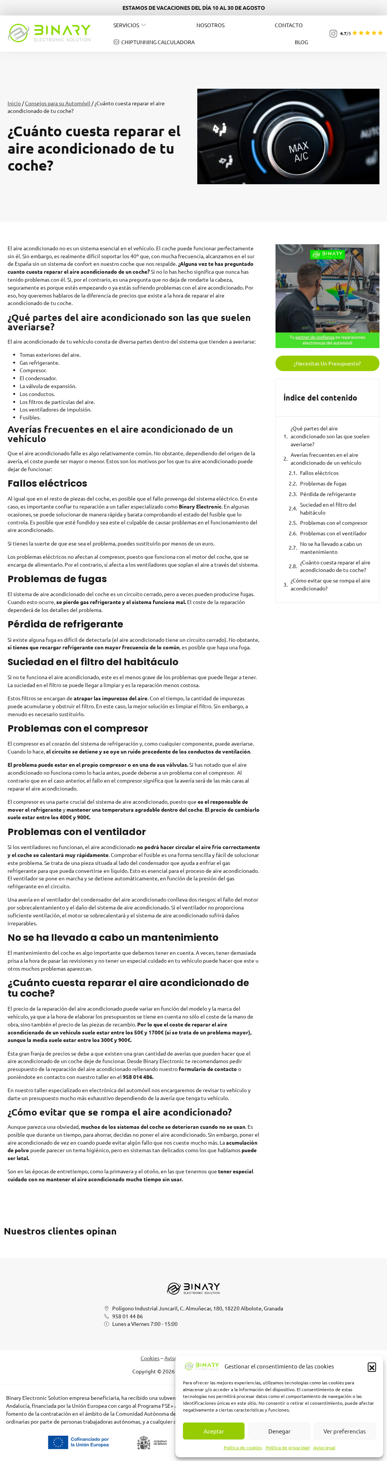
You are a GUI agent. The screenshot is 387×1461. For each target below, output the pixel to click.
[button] (372, 1366)
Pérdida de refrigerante (328, 493)
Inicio (14, 103)
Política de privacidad (288, 1447)
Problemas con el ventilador (333, 533)
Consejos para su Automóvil (57, 103)
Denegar (279, 1431)
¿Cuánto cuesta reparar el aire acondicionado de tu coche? (335, 566)
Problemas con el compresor (333, 522)
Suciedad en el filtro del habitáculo (328, 508)
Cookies (150, 1358)
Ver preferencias (345, 1431)
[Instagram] (333, 33)
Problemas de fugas (323, 483)
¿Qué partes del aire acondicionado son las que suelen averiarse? (330, 436)
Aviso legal (324, 1447)
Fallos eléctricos (319, 472)
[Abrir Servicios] (143, 25)
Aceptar (214, 1431)
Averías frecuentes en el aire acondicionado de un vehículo (326, 458)
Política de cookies (243, 1447)
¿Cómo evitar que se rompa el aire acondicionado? (330, 584)
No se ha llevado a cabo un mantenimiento (331, 547)
